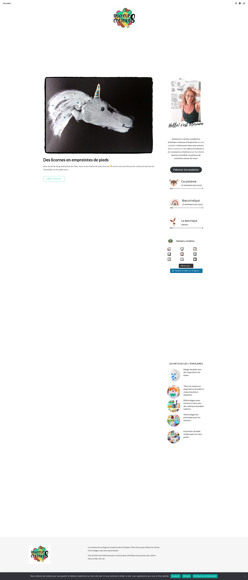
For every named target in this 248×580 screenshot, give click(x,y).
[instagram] (244, 3)
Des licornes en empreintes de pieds (76, 159)
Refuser (186, 576)
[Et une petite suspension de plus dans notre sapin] (195, 259)
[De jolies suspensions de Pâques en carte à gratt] (182, 249)
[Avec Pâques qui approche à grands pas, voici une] (195, 249)
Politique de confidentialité (205, 576)
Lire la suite (54, 179)
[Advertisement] (124, 52)
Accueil (7, 3)
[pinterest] (240, 3)
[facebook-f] (236, 3)
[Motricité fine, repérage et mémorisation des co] (169, 254)
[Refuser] (244, 576)
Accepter (175, 576)
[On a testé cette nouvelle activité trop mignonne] (195, 254)
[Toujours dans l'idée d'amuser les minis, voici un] (182, 254)
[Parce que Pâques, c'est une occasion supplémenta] (169, 249)
